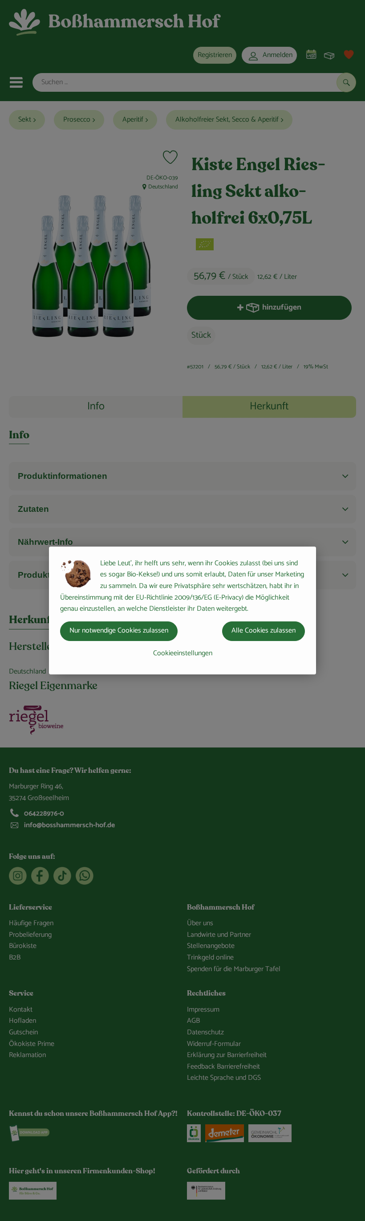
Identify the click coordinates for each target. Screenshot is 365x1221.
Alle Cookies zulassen (263, 631)
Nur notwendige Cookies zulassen (118, 631)
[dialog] (182, 610)
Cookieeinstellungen (182, 653)
